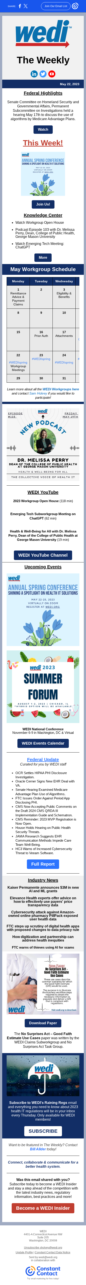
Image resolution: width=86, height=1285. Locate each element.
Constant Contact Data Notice (52, 1252)
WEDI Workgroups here (61, 389)
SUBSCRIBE (43, 1131)
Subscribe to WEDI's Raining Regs (38, 1103)
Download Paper (43, 1023)
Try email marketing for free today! (43, 1279)
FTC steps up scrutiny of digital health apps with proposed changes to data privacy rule (43, 928)
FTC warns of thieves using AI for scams (43, 947)
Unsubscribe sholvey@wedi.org (43, 1247)
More (43, 257)
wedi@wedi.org (48, 1257)
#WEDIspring (18, 362)
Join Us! (43, 204)
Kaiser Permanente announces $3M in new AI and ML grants (43, 889)
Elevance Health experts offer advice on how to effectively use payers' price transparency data (43, 901)
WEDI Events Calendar (43, 743)
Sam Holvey (38, 393)
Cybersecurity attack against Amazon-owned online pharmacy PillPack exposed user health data (43, 915)
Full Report (43, 864)
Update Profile (24, 1252)
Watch (43, 129)
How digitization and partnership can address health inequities (43, 938)
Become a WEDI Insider (43, 1208)
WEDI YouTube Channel (43, 555)
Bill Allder (38, 1149)
